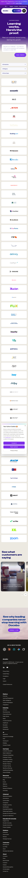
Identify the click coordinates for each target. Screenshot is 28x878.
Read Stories (20, 55)
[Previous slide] (22, 594)
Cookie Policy (8, 437)
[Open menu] (24, 11)
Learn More (19, 3)
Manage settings (14, 450)
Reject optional (14, 447)
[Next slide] (25, 594)
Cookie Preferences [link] (7, 684)
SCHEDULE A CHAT (14, 630)
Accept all (14, 443)
